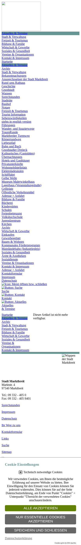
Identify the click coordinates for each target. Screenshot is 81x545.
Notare (6, 107)
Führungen (8, 125)
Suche (5, 291)
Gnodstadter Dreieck (14, 150)
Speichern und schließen (40, 530)
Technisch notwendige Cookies (42, 472)
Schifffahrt (8, 174)
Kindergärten (10, 206)
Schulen (7, 210)
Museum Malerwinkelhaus (18, 181)
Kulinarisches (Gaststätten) (18, 153)
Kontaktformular (12, 273)
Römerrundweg (11, 139)
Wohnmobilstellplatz (14, 167)
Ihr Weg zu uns (11, 425)
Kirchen (7, 224)
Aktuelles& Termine (8, 307)
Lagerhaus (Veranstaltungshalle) (21, 185)
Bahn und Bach (11, 146)
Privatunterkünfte (12, 164)
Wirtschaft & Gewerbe (15, 47)
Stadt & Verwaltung (14, 36)
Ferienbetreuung (12, 213)
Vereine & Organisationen (18, 54)
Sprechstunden (11, 97)
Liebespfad (8, 142)
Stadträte (7, 100)
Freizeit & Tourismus (15, 40)
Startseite (7, 61)
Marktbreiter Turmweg (16, 135)
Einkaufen (8, 234)
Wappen (7, 93)
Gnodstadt (8, 89)
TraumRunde (10, 132)
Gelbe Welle (9, 178)
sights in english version (16, 121)
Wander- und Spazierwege (18, 128)
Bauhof (6, 104)
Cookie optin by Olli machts (65, 543)
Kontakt (7, 298)
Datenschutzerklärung (18, 538)
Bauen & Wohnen (13, 241)
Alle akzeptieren (41, 508)
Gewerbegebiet (11, 238)
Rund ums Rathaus (13, 82)
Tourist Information (14, 114)
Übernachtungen (12, 157)
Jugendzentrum (11, 220)
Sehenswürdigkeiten (14, 118)
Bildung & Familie (13, 44)
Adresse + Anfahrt (13, 195)
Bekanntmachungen (14, 75)
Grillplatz (7, 188)
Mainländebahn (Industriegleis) (21, 248)
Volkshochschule (12, 217)
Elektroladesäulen (13, 171)
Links (5, 438)
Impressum (8, 277)
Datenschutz (9, 280)
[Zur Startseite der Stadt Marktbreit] (21, 29)
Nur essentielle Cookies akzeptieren (40, 519)
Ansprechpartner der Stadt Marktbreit (25, 79)
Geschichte (8, 86)
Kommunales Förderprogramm (21, 245)
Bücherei (7, 202)
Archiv (6, 68)
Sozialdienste (10, 259)
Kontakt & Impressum (15, 58)
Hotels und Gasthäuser (16, 160)
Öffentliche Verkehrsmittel (18, 192)
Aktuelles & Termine (15, 33)
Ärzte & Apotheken (14, 255)
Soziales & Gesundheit (16, 51)
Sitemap (7, 452)
